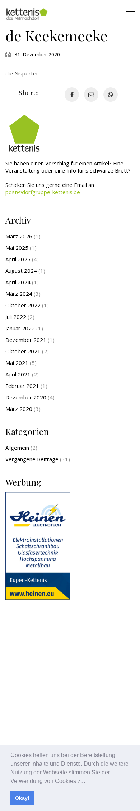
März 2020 (18, 408)
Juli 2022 (15, 316)
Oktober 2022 (23, 305)
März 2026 (18, 236)
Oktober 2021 (23, 351)
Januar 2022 (20, 328)
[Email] (91, 94)
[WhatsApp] (110, 94)
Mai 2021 (16, 362)
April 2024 (18, 282)
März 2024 (18, 293)
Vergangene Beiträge (32, 459)
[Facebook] (72, 94)
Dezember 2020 (25, 397)
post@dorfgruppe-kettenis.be (42, 192)
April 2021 (18, 374)
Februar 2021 (22, 385)
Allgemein (17, 447)
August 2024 (21, 270)
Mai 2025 (16, 247)
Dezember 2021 (25, 339)
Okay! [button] (22, 798)
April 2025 (18, 259)
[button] (88, 781)
